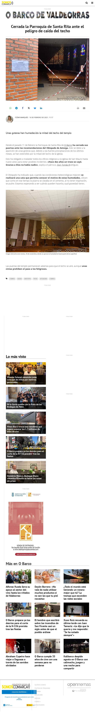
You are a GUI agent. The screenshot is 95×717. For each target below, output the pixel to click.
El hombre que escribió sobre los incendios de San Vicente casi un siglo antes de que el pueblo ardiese (47, 626)
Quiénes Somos (40, 685)
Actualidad (39, 695)
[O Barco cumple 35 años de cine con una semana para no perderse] (47, 646)
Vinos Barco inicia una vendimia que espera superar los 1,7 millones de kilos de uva (24, 429)
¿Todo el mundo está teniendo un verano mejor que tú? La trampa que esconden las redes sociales (75, 592)
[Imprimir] (78, 108)
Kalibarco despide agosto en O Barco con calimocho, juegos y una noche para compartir (76, 662)
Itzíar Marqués (21, 117)
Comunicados (39, 705)
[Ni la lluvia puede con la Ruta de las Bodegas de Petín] (26, 398)
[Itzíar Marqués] (9, 119)
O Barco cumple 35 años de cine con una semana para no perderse (46, 661)
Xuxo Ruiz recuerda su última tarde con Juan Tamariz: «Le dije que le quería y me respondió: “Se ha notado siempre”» (76, 627)
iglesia (19, 279)
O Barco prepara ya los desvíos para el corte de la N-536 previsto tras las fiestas (25, 454)
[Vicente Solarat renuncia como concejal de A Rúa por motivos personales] (26, 373)
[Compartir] (10, 108)
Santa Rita (27, 279)
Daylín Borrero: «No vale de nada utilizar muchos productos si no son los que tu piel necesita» (46, 592)
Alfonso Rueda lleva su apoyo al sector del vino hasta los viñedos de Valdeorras (18, 591)
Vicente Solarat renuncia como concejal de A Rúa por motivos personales (22, 380)
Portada (38, 692)
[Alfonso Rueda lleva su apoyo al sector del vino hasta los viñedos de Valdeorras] (18, 576)
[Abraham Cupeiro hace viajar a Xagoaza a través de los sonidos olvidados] (18, 646)
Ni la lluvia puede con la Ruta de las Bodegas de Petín (24, 405)
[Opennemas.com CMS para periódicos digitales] (79, 687)
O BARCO (52, 279)
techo (35, 279)
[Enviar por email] (84, 108)
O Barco (68, 145)
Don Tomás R (63, 164)
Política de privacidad (42, 688)
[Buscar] (86, 3)
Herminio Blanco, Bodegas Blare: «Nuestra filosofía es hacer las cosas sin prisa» (24, 478)
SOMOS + (38, 702)
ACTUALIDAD (43, 279)
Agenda (37, 698)
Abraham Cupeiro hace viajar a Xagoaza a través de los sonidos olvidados (18, 661)
